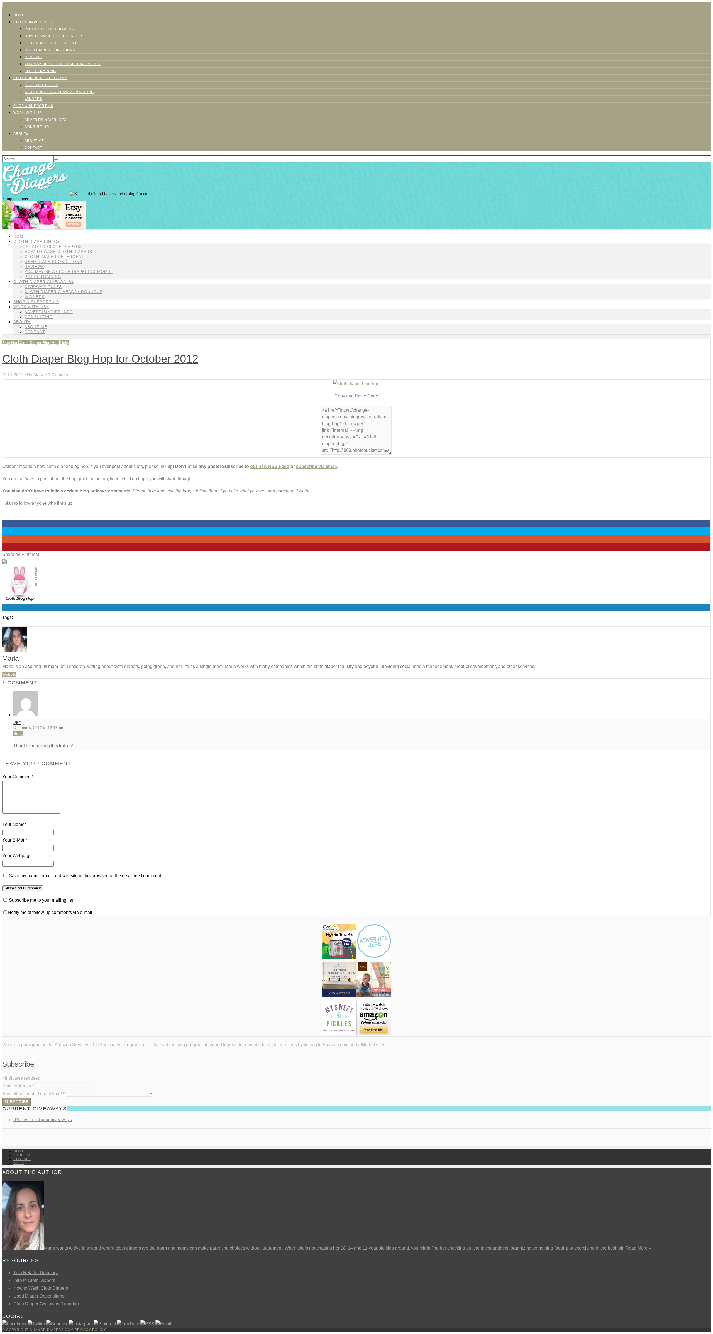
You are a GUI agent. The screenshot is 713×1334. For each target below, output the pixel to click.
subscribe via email (316, 466)
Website (9, 674)
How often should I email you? (33, 1093)
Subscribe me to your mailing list (40, 900)
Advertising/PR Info (46, 120)
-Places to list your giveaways (42, 1119)
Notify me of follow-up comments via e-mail (50, 912)
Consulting (37, 127)
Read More (637, 1248)
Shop (18, 1163)
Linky (64, 342)
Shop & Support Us (33, 106)
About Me (34, 141)
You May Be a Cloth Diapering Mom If (63, 64)
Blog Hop (10, 342)
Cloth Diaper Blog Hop (39, 342)
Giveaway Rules (41, 85)
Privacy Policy (90, 1330)
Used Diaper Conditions (50, 50)
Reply (18, 733)
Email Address (18, 1086)
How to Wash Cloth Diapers (40, 1288)
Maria (39, 374)
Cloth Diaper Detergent (51, 43)
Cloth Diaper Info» (33, 22)
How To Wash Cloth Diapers (54, 36)
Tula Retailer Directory (35, 1272)
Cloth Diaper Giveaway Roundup (59, 92)
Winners (33, 99)
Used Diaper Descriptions (38, 1296)
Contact (33, 148)
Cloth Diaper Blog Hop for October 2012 (100, 359)
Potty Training (40, 71)
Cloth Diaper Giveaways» (40, 78)
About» (20, 134)
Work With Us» (28, 113)
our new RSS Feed (269, 466)
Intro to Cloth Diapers (49, 29)
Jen (17, 722)
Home (19, 15)
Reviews (33, 57)
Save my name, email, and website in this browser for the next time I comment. (85, 875)
